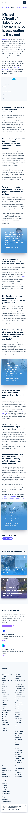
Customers (5, 7)
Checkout (4, 686)
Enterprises (18, 676)
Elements (4, 696)
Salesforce (5, 39)
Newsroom (18, 772)
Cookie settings (6, 791)
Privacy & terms (6, 780)
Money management (20, 696)
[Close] (25, 806)
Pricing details (6, 641)
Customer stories (6, 770)
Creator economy (19, 704)
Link (3, 708)
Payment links (5, 712)
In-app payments (19, 692)
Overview (17, 7)
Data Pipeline (5, 694)
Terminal (4, 728)
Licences (4, 787)
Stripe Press (18, 774)
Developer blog (19, 762)
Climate (4, 688)
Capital (4, 684)
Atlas (3, 678)
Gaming (17, 708)
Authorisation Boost (7, 680)
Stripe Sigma (5, 724)
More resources (6, 793)
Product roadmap (19, 768)
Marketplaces (18, 694)
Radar (3, 718)
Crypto (4, 692)
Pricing (4, 676)
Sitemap (4, 789)
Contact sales (7, 538)
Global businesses (19, 690)
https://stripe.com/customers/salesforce (13, 498)
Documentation (19, 750)
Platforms (17, 698)
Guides (4, 768)
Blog (3, 772)
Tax (3, 726)
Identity (4, 702)
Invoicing (4, 704)
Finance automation (20, 688)
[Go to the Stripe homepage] (4, 668)
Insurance (17, 714)
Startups (17, 678)
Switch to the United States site (10, 809)
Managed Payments (7, 710)
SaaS (16, 700)
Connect (4, 690)
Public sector (18, 726)
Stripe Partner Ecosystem (9, 496)
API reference (6, 656)
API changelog (18, 756)
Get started (6, 626)
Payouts (4, 716)
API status (17, 754)
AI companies (18, 702)
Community (5, 774)
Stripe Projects (19, 760)
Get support (5, 799)
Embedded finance (20, 686)
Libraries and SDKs (19, 758)
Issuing (4, 706)
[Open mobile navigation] (24, 2)
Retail (16, 728)
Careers (17, 770)
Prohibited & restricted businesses (5, 783)
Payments (4, 714)
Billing (3, 682)
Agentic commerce (20, 680)
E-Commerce (18, 684)
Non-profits (18, 720)
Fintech (17, 706)
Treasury (4, 730)
